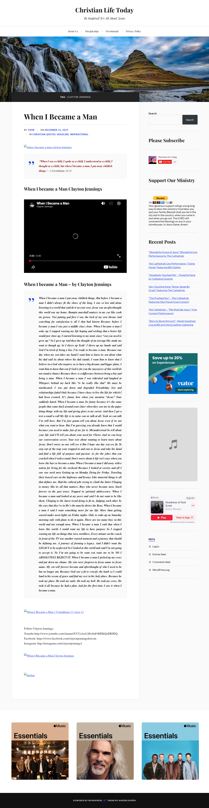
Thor (31, 130)
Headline (63, 134)
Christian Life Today (104, 10)
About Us (73, 31)
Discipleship (92, 31)
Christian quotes (44, 134)
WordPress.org (161, 569)
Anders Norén (127, 800)
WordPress (95, 800)
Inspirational (79, 134)
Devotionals (112, 31)
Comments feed (161, 561)
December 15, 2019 (56, 130)
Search (153, 113)
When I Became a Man (60, 116)
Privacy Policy (133, 31)
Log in (156, 546)
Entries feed (159, 554)
